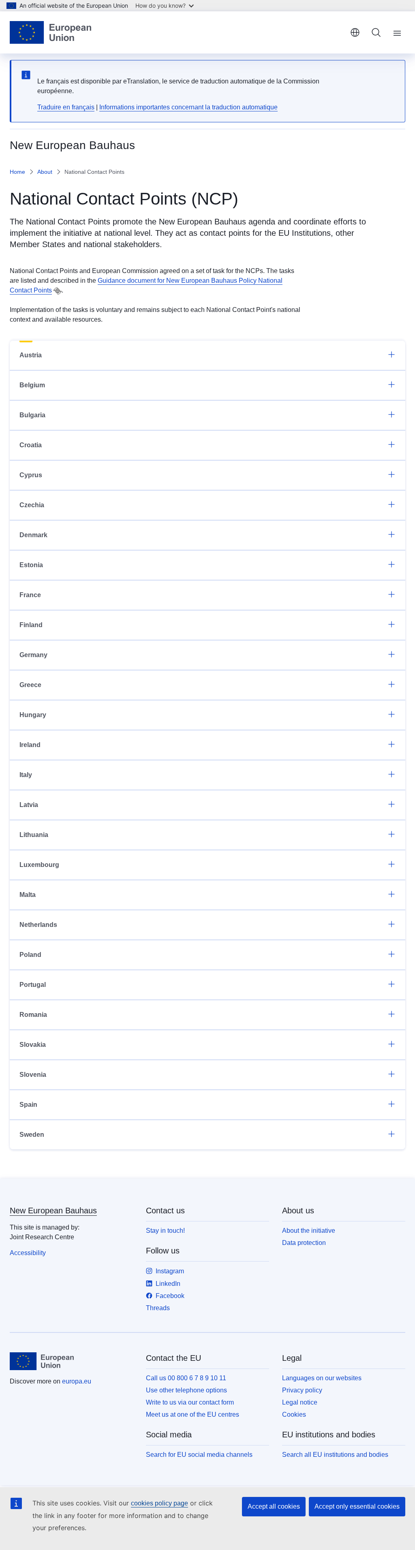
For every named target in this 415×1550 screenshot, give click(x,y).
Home (17, 172)
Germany (33, 654)
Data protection (304, 1242)
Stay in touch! (165, 1230)
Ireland (30, 744)
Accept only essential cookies (357, 1506)
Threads (158, 1307)
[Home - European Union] (50, 32)
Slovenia (32, 1074)
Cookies (294, 1414)
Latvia (28, 804)
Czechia (31, 505)
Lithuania (33, 834)
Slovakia (32, 1044)
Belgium (32, 385)
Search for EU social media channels (199, 1454)
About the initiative (308, 1230)
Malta (27, 894)
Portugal (32, 984)
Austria (30, 355)
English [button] (355, 32)
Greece (30, 684)
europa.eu (76, 1381)
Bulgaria (32, 415)
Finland (31, 624)
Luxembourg (39, 864)
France (30, 594)
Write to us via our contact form (190, 1402)
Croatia (30, 445)
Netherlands (38, 924)
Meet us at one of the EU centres (192, 1414)
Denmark (33, 535)
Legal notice (299, 1402)
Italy (25, 774)
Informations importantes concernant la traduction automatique (188, 107)
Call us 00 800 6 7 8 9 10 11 (186, 1378)
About (44, 172)
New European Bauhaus (53, 1210)
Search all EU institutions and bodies (335, 1454)
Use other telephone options (186, 1390)
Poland (30, 954)
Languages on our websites (322, 1378)
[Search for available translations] (57, 291)
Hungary (32, 714)
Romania (33, 1014)
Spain (28, 1104)
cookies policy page (159, 1503)
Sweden (31, 1134)
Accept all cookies (274, 1506)
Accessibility (28, 1252)
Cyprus (30, 475)
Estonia (31, 565)
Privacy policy (302, 1390)
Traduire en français (65, 107)
